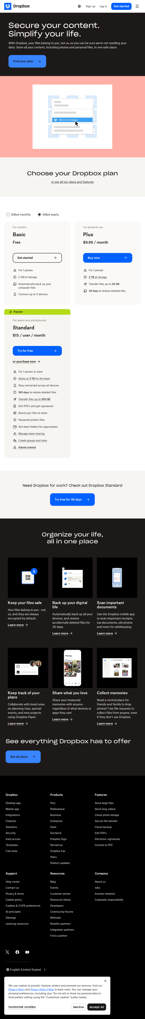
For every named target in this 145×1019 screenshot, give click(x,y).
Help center (13, 881)
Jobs (97, 887)
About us (100, 881)
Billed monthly (21, 214)
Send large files (104, 802)
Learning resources (17, 923)
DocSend (55, 832)
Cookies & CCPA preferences (23, 905)
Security (11, 832)
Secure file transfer (106, 820)
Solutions (11, 826)
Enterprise (56, 820)
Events (54, 887)
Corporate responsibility (109, 899)
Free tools (11, 850)
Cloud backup (103, 826)
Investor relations (105, 893)
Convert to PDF (104, 844)
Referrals (55, 917)
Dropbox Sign (58, 838)
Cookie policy (14, 899)
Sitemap (11, 917)
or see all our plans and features (72, 182)
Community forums (61, 911)
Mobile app (12, 808)
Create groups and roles (32, 440)
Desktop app (13, 802)
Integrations (13, 814)
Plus (52, 802)
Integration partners (62, 929)
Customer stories (60, 893)
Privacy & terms (15, 893)
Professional (57, 808)
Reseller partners (60, 923)
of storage (98, 277)
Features (11, 820)
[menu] (137, 6)
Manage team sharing (31, 433)
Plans (53, 856)
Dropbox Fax (57, 850)
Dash (53, 826)
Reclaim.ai (56, 844)
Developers (56, 905)
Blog (53, 881)
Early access (13, 838)
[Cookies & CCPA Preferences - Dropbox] (57, 996)
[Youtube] (27, 952)
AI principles (13, 911)
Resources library (60, 899)
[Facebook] (17, 952)
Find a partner (58, 935)
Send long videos (105, 808)
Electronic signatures (107, 838)
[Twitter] (7, 952)
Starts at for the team (34, 378)
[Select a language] (79, 6)
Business (55, 814)
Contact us (12, 887)
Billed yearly (51, 214)
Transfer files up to (34, 399)
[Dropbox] (18, 6)
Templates (12, 844)
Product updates (60, 862)
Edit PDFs (101, 832)
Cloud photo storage (107, 814)
